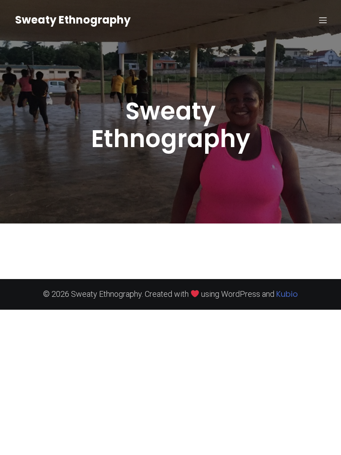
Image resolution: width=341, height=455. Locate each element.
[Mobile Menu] (322, 20)
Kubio (287, 293)
